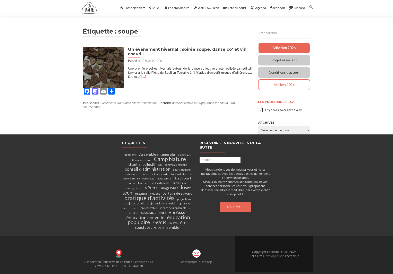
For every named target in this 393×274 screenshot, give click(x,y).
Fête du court (237, 8)
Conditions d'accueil (284, 72)
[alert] (284, 109)
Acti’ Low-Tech (208, 8)
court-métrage (182, 169)
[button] (311, 7)
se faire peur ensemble (172, 208)
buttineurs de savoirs (140, 160)
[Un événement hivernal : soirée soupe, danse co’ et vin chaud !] (103, 67)
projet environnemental (161, 203)
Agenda (260, 8)
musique (199, 103)
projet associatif (134, 203)
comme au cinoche (176, 164)
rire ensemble (149, 208)
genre (132, 183)
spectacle (149, 212)
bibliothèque (184, 154)
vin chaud (221, 103)
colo (160, 164)
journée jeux (179, 183)
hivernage (143, 183)
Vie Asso (177, 212)
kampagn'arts (133, 188)
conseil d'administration (147, 169)
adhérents (130, 154)
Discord (299, 8)
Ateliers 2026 (284, 84)
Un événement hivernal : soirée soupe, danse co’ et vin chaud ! (187, 51)
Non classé (124, 103)
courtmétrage (131, 174)
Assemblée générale (157, 154)
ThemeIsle (291, 256)
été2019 (159, 222)
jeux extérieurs (160, 183)
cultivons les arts (159, 174)
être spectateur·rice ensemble (161, 225)
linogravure (169, 188)
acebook (278, 8)
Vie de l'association (144, 103)
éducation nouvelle (145, 217)
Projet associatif (284, 60)
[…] (143, 76)
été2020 (173, 223)
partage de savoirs (177, 193)
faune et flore (164, 178)
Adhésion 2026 (284, 48)
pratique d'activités (149, 197)
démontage (148, 178)
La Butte (150, 187)
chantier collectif (142, 164)
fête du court (182, 178)
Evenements (108, 103)
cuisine (144, 174)
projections (184, 199)
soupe (210, 103)
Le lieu (156, 8)
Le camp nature (178, 8)
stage (162, 212)
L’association (133, 8)
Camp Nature (170, 159)
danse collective (182, 103)
